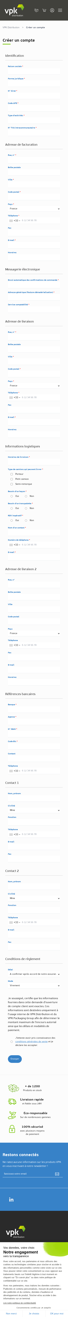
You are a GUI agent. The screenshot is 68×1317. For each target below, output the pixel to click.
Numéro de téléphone (18, 540)
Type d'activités (16, 116)
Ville (10, 180)
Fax (9, 228)
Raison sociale (15, 67)
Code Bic (12, 742)
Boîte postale (14, 168)
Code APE (12, 103)
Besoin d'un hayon (17, 492)
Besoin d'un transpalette (20, 504)
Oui (17, 496)
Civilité (11, 806)
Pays (10, 204)
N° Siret (12, 91)
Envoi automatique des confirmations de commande (33, 280)
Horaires (12, 253)
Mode (10, 981)
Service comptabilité (18, 305)
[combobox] (14, 221)
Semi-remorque (23, 484)
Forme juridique (16, 79)
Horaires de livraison (18, 457)
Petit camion (22, 479)
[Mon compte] (52, 10)
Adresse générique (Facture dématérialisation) (30, 292)
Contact (11, 754)
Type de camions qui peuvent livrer (25, 469)
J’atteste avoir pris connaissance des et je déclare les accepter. (35, 1042)
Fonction (12, 817)
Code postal (14, 192)
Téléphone (13, 216)
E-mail (11, 240)
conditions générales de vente (31, 1041)
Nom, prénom (14, 794)
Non (32, 496)
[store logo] (14, 10)
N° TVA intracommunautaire (22, 128)
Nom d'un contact (16, 528)
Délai (10, 970)
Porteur (19, 474)
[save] (57, 1174)
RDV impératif (15, 516)
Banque (12, 705)
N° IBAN (12, 729)
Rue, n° (11, 155)
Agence (11, 717)
